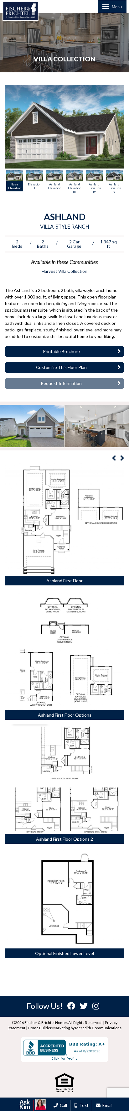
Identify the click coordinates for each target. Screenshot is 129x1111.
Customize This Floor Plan (61, 367)
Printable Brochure (61, 351)
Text (83, 1105)
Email (106, 1105)
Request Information (61, 383)
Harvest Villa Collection (64, 271)
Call (62, 1105)
